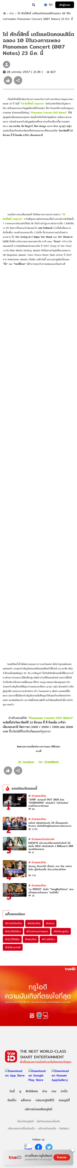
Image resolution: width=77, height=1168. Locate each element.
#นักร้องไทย (33, 923)
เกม (54, 1091)
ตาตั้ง (64, 1091)
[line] (28, 1147)
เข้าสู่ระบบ (64, 5)
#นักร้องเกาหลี (12, 947)
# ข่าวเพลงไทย (37, 796)
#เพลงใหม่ (30, 939)
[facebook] (38, 1147)
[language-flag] (45, 4)
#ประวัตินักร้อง (13, 931)
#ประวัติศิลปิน (12, 939)
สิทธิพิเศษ (32, 1091)
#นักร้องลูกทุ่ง (61, 931)
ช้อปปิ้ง (11, 1100)
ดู (20, 1091)
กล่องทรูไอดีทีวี (45, 1100)
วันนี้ (12, 1091)
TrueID (10, 5)
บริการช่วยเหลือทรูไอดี (38, 1109)
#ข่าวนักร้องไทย (13, 923)
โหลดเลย (61, 1157)
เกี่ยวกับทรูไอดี (25, 1121)
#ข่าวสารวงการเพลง (37, 931)
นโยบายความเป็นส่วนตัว (21, 1128)
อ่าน (11, 13)
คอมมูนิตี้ (64, 1100)
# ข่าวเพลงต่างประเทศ (41, 839)
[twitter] (49, 1147)
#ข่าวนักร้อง (48, 939)
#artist (50, 923)
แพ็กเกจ (26, 1100)
